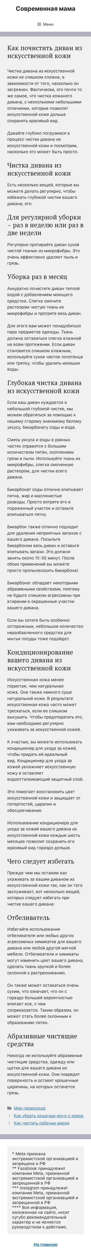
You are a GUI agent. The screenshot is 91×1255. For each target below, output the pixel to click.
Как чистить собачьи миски (41, 1123)
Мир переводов (30, 1108)
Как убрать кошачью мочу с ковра (48, 1115)
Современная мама (45, 8)
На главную (46, 1244)
